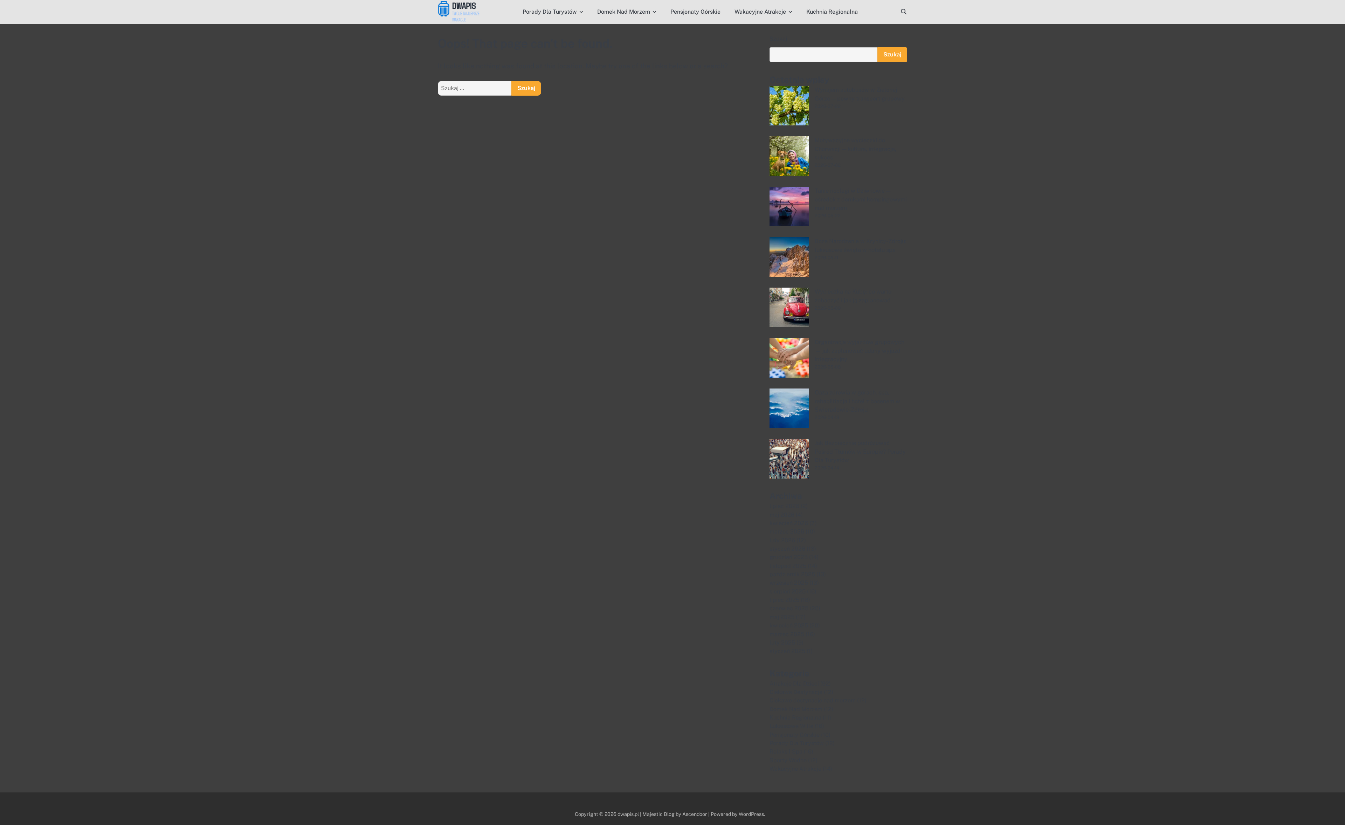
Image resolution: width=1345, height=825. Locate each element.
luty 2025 (782, 642)
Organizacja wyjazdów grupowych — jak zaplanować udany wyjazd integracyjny (859, 351)
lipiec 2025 (784, 600)
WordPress (751, 814)
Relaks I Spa (786, 751)
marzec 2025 (787, 634)
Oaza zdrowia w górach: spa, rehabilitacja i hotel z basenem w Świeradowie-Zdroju (857, 401)
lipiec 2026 (784, 506)
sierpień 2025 (788, 591)
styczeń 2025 (787, 651)
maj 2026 (782, 514)
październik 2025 (792, 574)
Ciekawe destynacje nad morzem (813, 700)
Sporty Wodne (788, 760)
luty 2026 (782, 540)
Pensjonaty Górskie (695, 11)
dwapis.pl (628, 814)
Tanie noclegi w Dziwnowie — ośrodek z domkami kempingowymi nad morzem (861, 199)
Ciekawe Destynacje (796, 692)
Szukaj (778, 38)
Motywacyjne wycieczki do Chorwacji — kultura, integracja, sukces (855, 149)
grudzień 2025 (789, 557)
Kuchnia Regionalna (832, 11)
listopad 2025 (788, 566)
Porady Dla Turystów (550, 11)
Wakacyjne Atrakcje (760, 11)
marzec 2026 (787, 531)
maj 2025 (782, 617)
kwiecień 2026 (789, 523)
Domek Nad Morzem (623, 11)
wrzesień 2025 (789, 582)
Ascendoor (694, 814)
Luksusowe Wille (791, 726)
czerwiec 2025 (789, 608)
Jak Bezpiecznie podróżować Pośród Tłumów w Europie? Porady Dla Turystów (860, 451)
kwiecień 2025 (789, 625)
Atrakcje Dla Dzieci (794, 683)
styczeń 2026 (787, 548)
